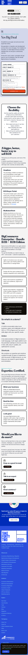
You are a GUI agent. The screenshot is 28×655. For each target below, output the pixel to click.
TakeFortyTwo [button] (9, 493)
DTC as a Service (5, 592)
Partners (3, 607)
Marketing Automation (6, 568)
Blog (2, 609)
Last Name (8, 71)
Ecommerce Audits (5, 587)
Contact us (14, 91)
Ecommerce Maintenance (7, 581)
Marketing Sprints (5, 594)
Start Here (3, 600)
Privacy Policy (11, 88)
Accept (6, 651)
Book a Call (4, 630)
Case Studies (4, 602)
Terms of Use (6, 642)
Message (7, 80)
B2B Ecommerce (5, 570)
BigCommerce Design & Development (10, 558)
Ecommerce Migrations (6, 585)
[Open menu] (25, 2)
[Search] (21, 2)
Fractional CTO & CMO (6, 566)
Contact (3, 632)
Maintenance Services (6, 564)
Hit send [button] (8, 466)
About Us (3, 624)
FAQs (2, 628)
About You (3, 622)
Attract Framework (5, 589)
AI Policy (3, 615)
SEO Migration (4, 572)
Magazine (3, 611)
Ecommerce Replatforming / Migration (10, 556)
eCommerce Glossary (6, 613)
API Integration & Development (8, 562)
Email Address (9, 75)
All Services (4, 574)
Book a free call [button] (9, 479)
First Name (8, 67)
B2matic (14, 204)
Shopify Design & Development (8, 560)
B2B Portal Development (7, 583)
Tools (2, 605)
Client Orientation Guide (7, 626)
